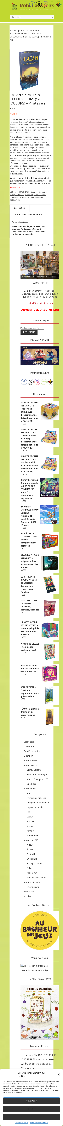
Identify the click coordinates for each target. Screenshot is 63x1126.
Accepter (31, 1100)
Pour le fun (32, 872)
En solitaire (32, 858)
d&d (46, 1063)
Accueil (13, 30)
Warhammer (33, 835)
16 (22, 1059)
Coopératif (29, 746)
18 (28, 1059)
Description (19, 208)
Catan (31, 197)
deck (50, 1064)
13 (48, 1055)
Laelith (30, 816)
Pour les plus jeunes (36, 877)
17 (25, 1059)
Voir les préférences (31, 1116)
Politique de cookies (21, 1123)
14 (51, 1055)
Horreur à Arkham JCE (37, 774)
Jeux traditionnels (32, 882)
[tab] (19, 208)
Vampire (30, 830)
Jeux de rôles (30, 788)
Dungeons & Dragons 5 (38, 802)
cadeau (49, 1059)
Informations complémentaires (29, 214)
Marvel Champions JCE (37, 779)
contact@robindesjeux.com (40, 303)
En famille (43, 192)
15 (55, 1055)
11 (42, 1055)
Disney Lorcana (34, 769)
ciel (42, 1063)
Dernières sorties (32, 751)
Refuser (31, 1108)
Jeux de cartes (30, 765)
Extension (29, 194)
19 (31, 1059)
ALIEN (30, 793)
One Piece (31, 783)
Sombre (30, 821)
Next (55, 250)
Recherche (29, 332)
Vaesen (30, 826)
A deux (30, 844)
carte (24, 1063)
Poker (29, 868)
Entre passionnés (17, 194)
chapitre (34, 1063)
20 (34, 1059)
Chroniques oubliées (36, 798)
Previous (24, 250)
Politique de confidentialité (39, 1123)
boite (42, 1060)
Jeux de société (25, 30)
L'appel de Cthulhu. (36, 807)
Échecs (30, 849)
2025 (38, 1059)
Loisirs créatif (33, 887)
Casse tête (29, 741)
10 (39, 1055)
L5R (28, 812)
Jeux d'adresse (30, 760)
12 (45, 1055)
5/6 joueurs (24, 197)
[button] (58, 1074)
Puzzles (27, 896)
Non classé (29, 891)
